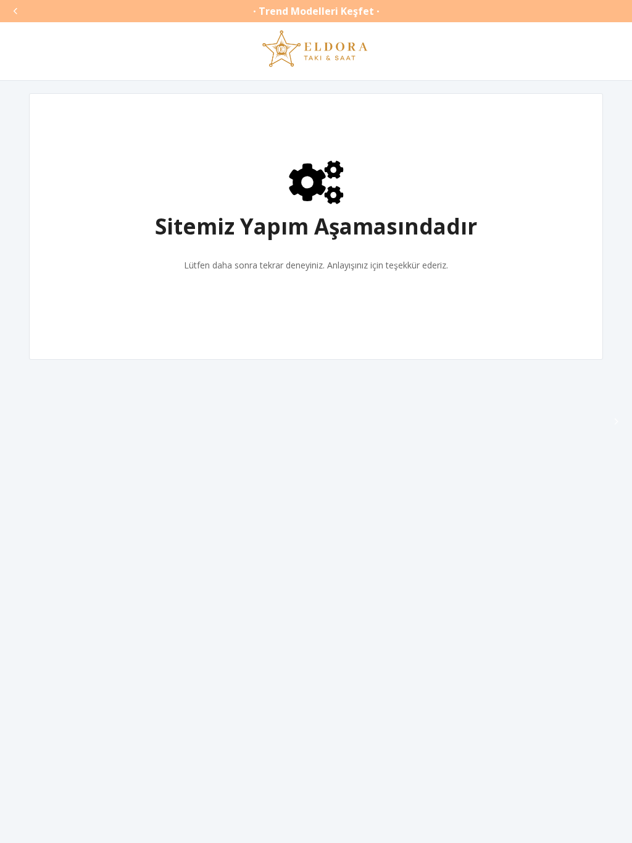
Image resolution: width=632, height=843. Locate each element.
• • (316, 11)
